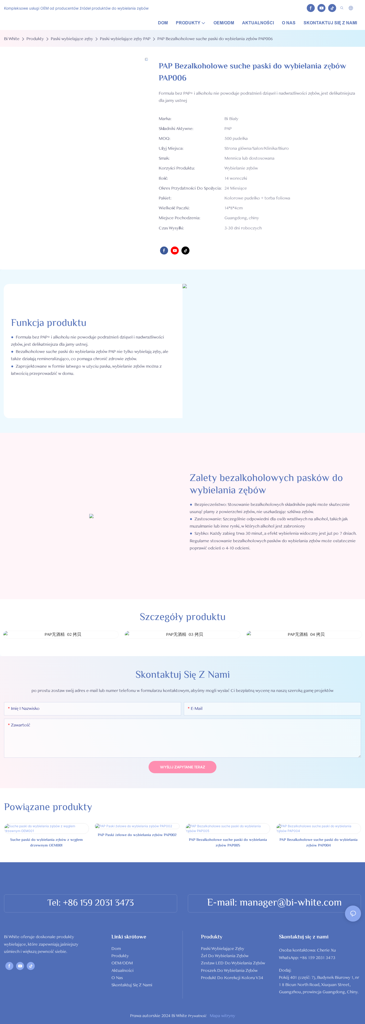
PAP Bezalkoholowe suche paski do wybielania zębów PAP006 (215, 38)
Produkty (35, 38)
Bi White (12, 38)
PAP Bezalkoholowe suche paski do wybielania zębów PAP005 (228, 843)
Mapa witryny (222, 1015)
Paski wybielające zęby (72, 38)
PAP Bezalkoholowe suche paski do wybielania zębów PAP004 (318, 843)
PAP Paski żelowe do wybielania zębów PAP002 (137, 835)
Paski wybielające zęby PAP (125, 38)
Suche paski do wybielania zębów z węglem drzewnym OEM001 (46, 843)
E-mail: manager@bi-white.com (274, 903)
